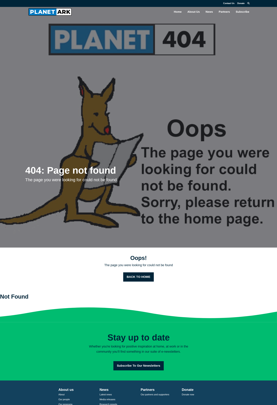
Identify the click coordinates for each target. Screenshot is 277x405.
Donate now (188, 394)
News (209, 11)
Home (178, 11)
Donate (241, 3)
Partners (224, 11)
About (61, 394)
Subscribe (242, 11)
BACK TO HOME (138, 277)
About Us (193, 11)
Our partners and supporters (155, 394)
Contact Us (228, 3)
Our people (64, 399)
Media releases (107, 399)
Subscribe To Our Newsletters (138, 365)
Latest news (106, 394)
